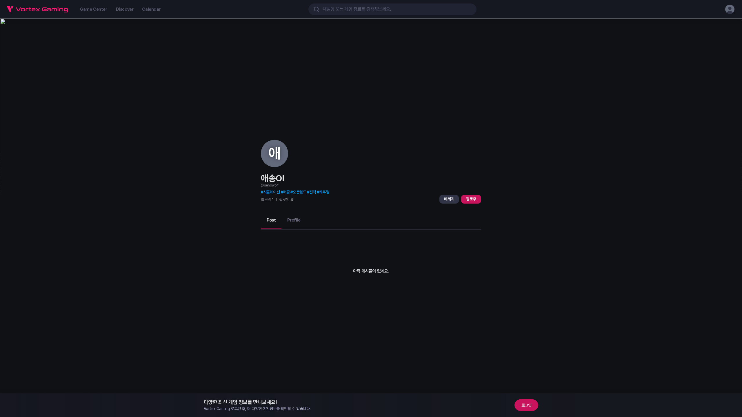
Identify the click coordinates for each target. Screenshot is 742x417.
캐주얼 (324, 192)
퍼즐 (286, 192)
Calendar (151, 9)
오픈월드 (299, 192)
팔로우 (471, 199)
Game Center (93, 9)
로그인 (526, 405)
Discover (125, 9)
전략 (312, 192)
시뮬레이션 (271, 192)
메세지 (449, 199)
